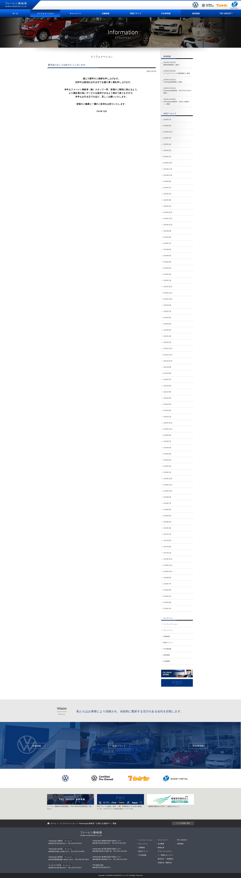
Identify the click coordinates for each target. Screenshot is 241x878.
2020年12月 (167, 423)
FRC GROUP (182, 840)
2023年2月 (167, 274)
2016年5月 (167, 590)
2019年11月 (167, 485)
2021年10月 (167, 361)
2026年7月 (167, 119)
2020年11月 (167, 429)
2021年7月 (167, 379)
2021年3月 (167, 404)
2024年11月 (167, 169)
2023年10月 (167, 225)
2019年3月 (167, 528)
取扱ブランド (168, 642)
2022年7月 (167, 311)
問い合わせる (69, 841)
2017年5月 (167, 540)
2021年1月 (167, 417)
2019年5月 (167, 516)
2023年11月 (167, 218)
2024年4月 (167, 194)
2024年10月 (167, 175)
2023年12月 (167, 212)
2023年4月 (167, 262)
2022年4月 (167, 330)
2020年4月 (167, 460)
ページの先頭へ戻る (183, 823)
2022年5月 (167, 324)
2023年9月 (167, 231)
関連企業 (161, 847)
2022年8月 (167, 305)
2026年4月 (167, 126)
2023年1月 (167, 280)
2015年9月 (167, 602)
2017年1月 (167, 553)
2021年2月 (167, 410)
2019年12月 (167, 479)
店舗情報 (166, 636)
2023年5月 (167, 256)
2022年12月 (167, 287)
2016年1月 (167, 596)
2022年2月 (167, 336)
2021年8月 (167, 373)
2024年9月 (167, 181)
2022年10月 (167, 299)
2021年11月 (167, 355)
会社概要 (166, 661)
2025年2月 (167, 150)
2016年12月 (167, 559)
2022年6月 (167, 317)
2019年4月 (167, 522)
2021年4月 (167, 398)
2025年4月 (167, 144)
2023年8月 (167, 237)
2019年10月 (167, 491)
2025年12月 (167, 132)
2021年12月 (167, 348)
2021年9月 (167, 367)
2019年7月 (167, 503)
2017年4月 (167, 547)
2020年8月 (167, 435)
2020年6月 (167, 448)
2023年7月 (167, 243)
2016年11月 (167, 565)
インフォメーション (170, 624)
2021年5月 (167, 392)
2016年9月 (167, 578)
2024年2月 (167, 206)
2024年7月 (167, 187)
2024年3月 (167, 200)
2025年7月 (167, 138)
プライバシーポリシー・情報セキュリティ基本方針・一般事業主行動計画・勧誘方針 (165, 857)
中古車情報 (167, 649)
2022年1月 (167, 342)
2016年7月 (167, 584)
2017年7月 (167, 534)
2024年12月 (167, 163)
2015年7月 (167, 608)
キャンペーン (168, 630)
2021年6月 (167, 386)
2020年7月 (167, 441)
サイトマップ (162, 840)
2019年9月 (167, 497)
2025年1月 (167, 157)
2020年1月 (167, 472)
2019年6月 (167, 509)
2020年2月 (167, 466)
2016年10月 (167, 571)
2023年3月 (167, 268)
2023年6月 (167, 249)
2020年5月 (167, 454)
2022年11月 (167, 293)
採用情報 (166, 655)
